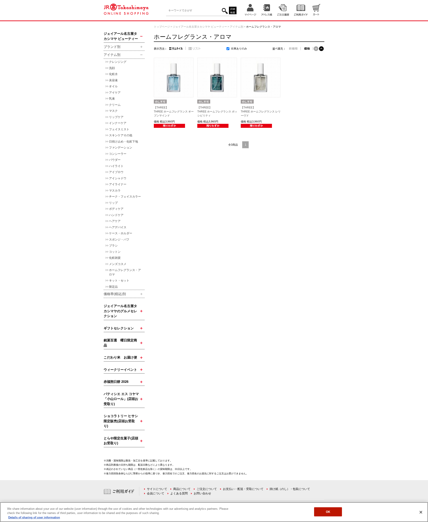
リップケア (116, 117)
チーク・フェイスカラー (125, 196)
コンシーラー (117, 153)
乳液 (112, 98)
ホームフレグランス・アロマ (125, 272)
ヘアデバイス (117, 227)
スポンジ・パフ (119, 239)
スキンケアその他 (120, 135)
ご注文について (207, 489)
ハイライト (116, 166)
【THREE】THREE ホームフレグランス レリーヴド (261, 111)
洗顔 (112, 68)
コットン (115, 251)
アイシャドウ (117, 178)
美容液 (113, 80)
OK (328, 511)
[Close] (421, 512)
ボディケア (116, 208)
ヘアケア (115, 221)
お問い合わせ (202, 493)
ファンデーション (120, 147)
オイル (113, 86)
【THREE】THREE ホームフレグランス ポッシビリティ (217, 111)
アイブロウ (116, 172)
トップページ (162, 26)
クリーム (115, 104)
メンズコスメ (117, 264)
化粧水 (113, 74)
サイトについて (157, 489)
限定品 (113, 286)
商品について (182, 489)
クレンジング (117, 61)
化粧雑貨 (115, 257)
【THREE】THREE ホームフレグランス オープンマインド (174, 111)
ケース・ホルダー (120, 233)
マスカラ (115, 190)
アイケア (115, 92)
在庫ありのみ (239, 48)
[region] (214, 512)
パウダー (115, 159)
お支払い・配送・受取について (243, 489)
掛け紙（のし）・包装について (290, 489)
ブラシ (113, 245)
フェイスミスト (119, 129)
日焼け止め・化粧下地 (123, 141)
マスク (113, 110)
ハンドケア (116, 215)
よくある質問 (179, 493)
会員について (155, 493)
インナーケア (117, 123)
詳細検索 (232, 11)
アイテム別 (236, 26)
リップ (113, 202)
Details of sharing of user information (34, 517)
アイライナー (117, 184)
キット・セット (119, 280)
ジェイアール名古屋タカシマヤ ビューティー (200, 26)
